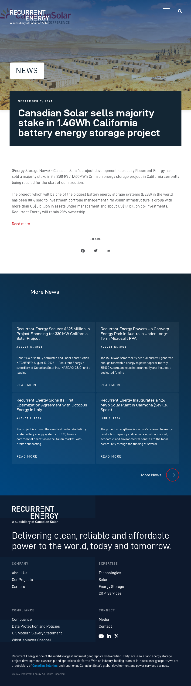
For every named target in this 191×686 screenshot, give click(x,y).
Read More (27, 385)
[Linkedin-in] (108, 636)
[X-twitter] (116, 636)
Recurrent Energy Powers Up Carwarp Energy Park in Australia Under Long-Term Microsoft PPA (135, 333)
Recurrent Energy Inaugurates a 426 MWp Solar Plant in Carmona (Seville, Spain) (134, 405)
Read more (21, 224)
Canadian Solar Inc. (45, 665)
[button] (166, 11)
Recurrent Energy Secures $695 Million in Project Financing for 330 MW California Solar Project (53, 333)
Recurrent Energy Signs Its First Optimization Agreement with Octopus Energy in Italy (52, 405)
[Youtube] (101, 636)
